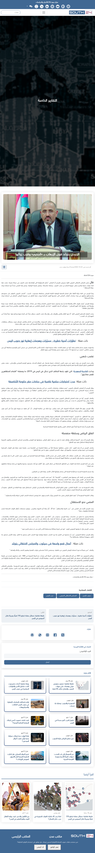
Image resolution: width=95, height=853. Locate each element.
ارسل (47, 662)
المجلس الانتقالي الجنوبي (68, 596)
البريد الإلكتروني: (85, 651)
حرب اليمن (49, 596)
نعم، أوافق (54, 847)
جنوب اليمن (87, 596)
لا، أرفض (40, 847)
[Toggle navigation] (44, 12)
